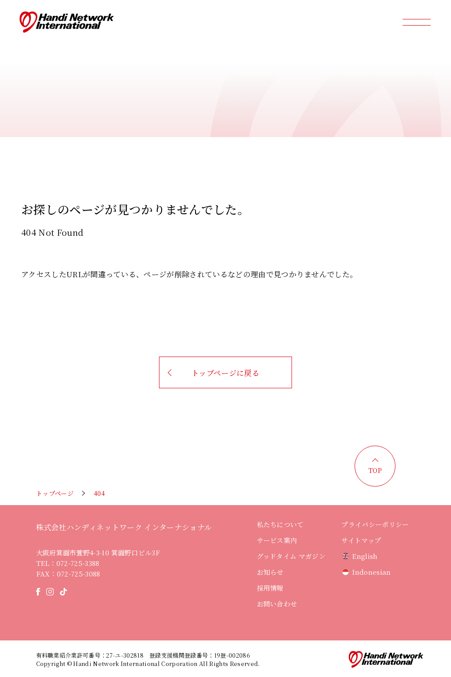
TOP (375, 470)
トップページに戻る (225, 372)
